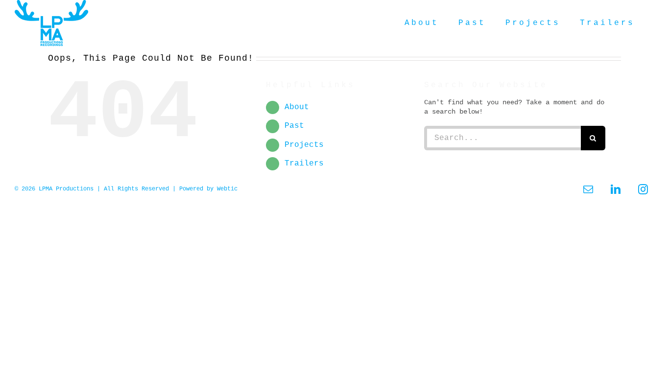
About (297, 107)
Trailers (304, 163)
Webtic (227, 189)
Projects (304, 145)
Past (294, 125)
